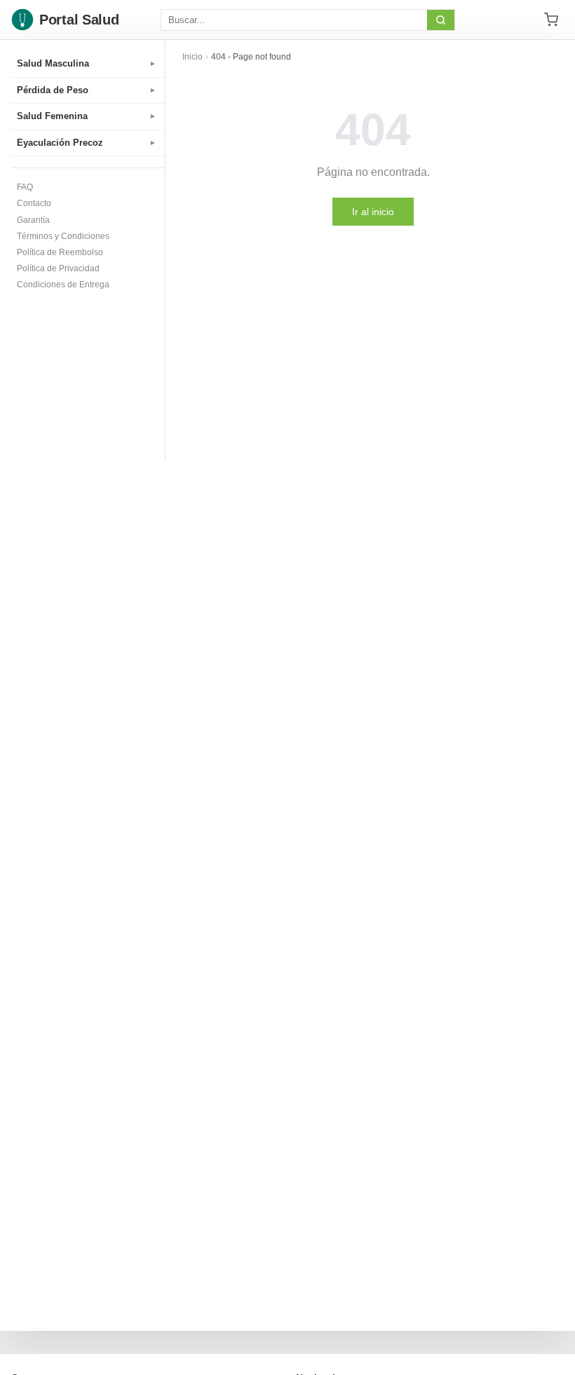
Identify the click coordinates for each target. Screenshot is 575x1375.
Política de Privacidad (58, 268)
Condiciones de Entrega (63, 284)
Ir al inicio (373, 211)
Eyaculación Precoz (86, 142)
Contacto (34, 203)
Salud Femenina (86, 116)
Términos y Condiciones (63, 236)
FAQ (25, 187)
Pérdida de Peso (86, 90)
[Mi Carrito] (551, 19)
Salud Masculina (86, 63)
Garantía (33, 220)
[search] (440, 20)
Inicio (192, 57)
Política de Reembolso (60, 252)
